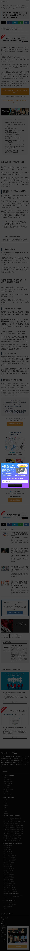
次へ (15, 485)
